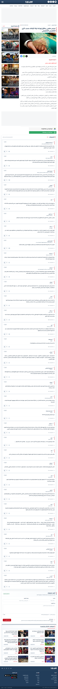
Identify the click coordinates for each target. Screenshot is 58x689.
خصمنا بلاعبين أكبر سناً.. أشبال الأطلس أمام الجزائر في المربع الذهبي (38, 641)
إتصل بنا (55, 680)
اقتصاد (47, 5)
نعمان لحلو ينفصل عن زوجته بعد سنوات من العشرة (38, 631)
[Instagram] (6, 668)
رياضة (39, 5)
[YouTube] (2, 668)
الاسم (54, 598)
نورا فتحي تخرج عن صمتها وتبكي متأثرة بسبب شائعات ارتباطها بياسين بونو (10, 649)
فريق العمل (55, 677)
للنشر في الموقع (54, 675)
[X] (4, 668)
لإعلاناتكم (11, 5)
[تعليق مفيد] (5, 151)
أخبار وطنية (42, 5)
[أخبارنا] (54, 668)
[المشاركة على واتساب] (24, 56)
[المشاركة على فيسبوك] (21, 56)
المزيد (3, 26)
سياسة (50, 5)
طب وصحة (31, 5)
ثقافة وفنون (26, 677)
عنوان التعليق (26, 598)
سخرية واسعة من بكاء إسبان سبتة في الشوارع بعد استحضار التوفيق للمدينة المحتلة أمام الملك (10, 641)
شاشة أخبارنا (20, 5)
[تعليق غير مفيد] (7, 151)
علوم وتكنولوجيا (26, 5)
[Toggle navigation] (2, 2)
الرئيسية (54, 5)
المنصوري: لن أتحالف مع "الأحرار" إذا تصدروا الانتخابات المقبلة (37, 657)
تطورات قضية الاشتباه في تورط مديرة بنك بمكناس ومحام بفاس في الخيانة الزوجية (10, 632)
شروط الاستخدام (54, 679)
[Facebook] (9, 668)
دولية (35, 5)
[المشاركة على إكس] (26, 56)
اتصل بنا (5, 687)
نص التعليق (53, 603)
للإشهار (55, 682)
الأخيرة (27, 682)
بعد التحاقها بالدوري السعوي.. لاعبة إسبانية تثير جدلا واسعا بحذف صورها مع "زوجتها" (37, 649)
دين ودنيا (15, 5)
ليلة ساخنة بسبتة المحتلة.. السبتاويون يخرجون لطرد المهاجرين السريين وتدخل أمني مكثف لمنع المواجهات (10, 658)
